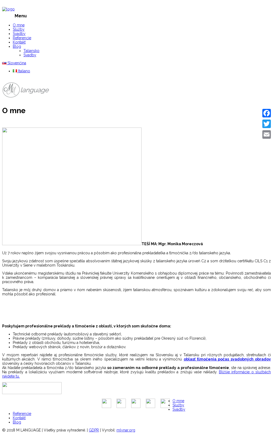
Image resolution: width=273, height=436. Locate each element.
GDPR (94, 430)
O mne (19, 25)
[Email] (266, 134)
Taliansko (31, 51)
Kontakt (19, 42)
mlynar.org (126, 430)
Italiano (23, 71)
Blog (17, 46)
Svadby (19, 33)
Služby (19, 29)
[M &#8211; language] (8, 9)
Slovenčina (16, 63)
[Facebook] (266, 113)
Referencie (22, 38)
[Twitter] (266, 123)
